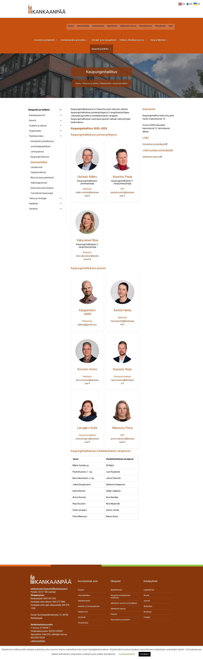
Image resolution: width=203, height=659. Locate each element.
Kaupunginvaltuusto (40, 157)
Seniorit (147, 601)
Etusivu (71, 26)
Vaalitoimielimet (38, 172)
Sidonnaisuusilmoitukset (42, 188)
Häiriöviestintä (83, 26)
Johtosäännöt (37, 151)
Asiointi (32, 120)
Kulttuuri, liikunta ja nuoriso (132, 40)
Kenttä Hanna (122, 310)
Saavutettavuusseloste (120, 620)
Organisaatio (35, 131)
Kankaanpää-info (37, 115)
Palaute (114, 614)
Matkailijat (148, 606)
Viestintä (33, 209)
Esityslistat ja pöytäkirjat (154, 144)
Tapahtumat (112, 26)
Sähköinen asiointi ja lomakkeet (124, 603)
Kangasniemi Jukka (87, 312)
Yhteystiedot (160, 26)
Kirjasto (81, 590)
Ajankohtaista (98, 26)
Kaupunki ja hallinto (100, 49)
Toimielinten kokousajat (42, 193)
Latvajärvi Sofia (87, 428)
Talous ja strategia (37, 198)
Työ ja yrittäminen (158, 40)
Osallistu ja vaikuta (38, 125)
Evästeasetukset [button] (127, 654)
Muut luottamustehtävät (42, 177)
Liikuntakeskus (84, 595)
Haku (171, 26)
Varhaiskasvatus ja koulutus (73, 40)
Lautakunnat (37, 167)
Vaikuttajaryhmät (39, 183)
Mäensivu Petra (122, 428)
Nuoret (146, 595)
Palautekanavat (145, 26)
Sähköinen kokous (128, 26)
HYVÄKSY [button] (144, 654)
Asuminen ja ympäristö (44, 40)
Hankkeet (33, 203)
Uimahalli (82, 617)
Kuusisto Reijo (122, 369)
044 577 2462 (58, 602)
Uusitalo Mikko (87, 176)
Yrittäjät (147, 617)
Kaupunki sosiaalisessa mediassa (120, 596)
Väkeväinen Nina (87, 240)
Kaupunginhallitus (39, 162)
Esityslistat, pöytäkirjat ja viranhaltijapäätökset (42, 144)
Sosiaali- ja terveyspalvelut (104, 40)
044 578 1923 (49, 598)
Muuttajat (148, 612)
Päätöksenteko (106, 83)
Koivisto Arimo (87, 369)
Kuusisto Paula (122, 176)
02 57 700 (43, 592)
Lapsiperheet (149, 590)
